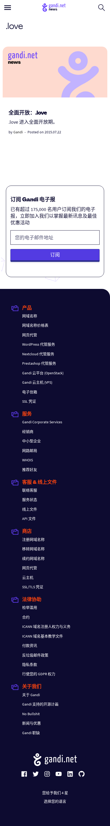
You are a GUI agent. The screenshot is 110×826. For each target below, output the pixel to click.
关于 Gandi (31, 694)
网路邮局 (29, 450)
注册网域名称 (33, 539)
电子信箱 (29, 392)
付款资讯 (29, 645)
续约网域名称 (33, 558)
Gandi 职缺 (31, 732)
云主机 (27, 577)
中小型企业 (31, 441)
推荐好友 (29, 469)
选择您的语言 (55, 801)
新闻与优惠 (31, 723)
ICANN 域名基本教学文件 (42, 636)
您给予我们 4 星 (55, 792)
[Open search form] (102, 7)
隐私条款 (29, 664)
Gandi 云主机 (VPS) (37, 382)
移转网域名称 (33, 548)
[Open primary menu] (8, 7)
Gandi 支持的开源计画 (40, 704)
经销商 (27, 431)
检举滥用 (29, 607)
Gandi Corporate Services (42, 422)
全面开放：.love (28, 113)
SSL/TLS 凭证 (32, 586)
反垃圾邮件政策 (35, 655)
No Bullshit (31, 713)
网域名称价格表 (35, 325)
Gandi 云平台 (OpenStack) (43, 373)
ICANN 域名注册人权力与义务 (46, 626)
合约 (26, 617)
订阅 (55, 255)
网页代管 (29, 335)
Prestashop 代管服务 (39, 363)
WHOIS (27, 460)
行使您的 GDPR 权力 (38, 674)
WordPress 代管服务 (38, 344)
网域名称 (29, 316)
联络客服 (29, 490)
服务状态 (29, 499)
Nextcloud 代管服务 (38, 354)
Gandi (18, 132)
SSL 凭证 (29, 401)
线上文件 (29, 509)
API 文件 (29, 518)
